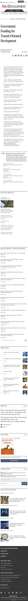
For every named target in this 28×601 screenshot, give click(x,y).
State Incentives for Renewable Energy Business (13, 182)
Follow (9, 10)
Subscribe (20, 1)
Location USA (6, 168)
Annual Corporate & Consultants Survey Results (10, 577)
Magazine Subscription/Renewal (9, 548)
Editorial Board (22, 13)
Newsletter (4, 551)
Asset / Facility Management (6, 563)
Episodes (25, 406)
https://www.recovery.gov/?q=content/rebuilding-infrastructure (11, 144)
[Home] (9, 593)
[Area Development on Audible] (21, 593)
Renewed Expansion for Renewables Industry (12, 164)
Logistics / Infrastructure (18, 19)
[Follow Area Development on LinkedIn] (2, 593)
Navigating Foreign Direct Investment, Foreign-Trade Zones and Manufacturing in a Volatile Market (14, 419)
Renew (25, 1)
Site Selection (3, 567)
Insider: (13, 473)
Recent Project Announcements (7, 569)
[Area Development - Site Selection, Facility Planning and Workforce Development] (14, 6)
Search (18, 10)
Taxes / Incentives (7, 180)
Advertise (11, 2)
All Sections (26, 13)
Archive (25, 469)
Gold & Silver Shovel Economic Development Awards (11, 575)
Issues (25, 434)
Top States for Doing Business (6, 581)
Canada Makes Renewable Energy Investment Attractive (13, 176)
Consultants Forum (5, 2)
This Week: (13, 476)
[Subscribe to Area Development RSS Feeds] (5, 593)
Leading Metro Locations (5, 579)
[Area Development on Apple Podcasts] (13, 593)
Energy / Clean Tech (8, 163)
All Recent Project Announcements (8, 340)
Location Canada (7, 174)
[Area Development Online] (13, 596)
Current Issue (4, 553)
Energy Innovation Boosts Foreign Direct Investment (12, 170)
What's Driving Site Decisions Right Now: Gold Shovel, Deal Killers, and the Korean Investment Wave (13, 412)
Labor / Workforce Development (7, 565)
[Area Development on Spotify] (17, 593)
